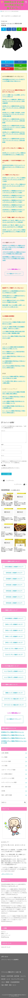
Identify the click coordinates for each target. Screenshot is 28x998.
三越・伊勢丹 (4, 985)
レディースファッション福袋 (9, 782)
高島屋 (7, 982)
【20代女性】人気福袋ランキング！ (14, 572)
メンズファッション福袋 (8, 778)
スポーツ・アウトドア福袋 (8, 769)
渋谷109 (3, 979)
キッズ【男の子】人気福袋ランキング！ (14, 677)
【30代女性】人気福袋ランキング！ (14, 584)
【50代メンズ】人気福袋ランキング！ (14, 642)
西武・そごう (12, 985)
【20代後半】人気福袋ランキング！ (14, 578)
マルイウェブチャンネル (17, 979)
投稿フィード (4, 933)
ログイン (3, 931)
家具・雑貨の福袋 (6, 786)
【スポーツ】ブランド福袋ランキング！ (14, 648)
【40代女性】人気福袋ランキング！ (14, 590)
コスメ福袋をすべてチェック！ (14, 273)
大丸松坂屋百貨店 (15, 982)
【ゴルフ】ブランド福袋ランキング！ (14, 654)
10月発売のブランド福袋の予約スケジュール (12, 735)
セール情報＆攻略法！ (7, 774)
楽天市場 (16, 976)
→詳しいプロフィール (7, 874)
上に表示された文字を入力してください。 (10, 467)
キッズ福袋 (4, 757)
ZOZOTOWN (10, 976)
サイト (2, 455)
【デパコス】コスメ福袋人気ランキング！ (14, 704)
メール (3, 450)
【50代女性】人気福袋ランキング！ (14, 596)
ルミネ (8, 979)
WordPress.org (5, 937)
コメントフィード (5, 935)
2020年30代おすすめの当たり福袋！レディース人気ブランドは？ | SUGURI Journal (14, 919)
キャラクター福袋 (6, 761)
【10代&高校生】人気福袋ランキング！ (14, 618)
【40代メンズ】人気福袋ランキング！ (14, 636)
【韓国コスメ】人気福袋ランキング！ (14, 692)
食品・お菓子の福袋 (7, 795)
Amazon (3, 976)
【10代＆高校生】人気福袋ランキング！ (14, 566)
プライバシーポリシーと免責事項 (9, 959)
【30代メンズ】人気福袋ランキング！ (14, 630)
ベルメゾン (23, 976)
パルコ (3, 982)
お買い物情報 (5, 753)
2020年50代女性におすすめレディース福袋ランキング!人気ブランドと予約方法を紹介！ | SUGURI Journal (14, 892)
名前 (2, 444)
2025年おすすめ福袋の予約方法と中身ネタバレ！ (14, 5)
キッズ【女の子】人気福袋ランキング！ (14, 671)
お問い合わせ (4, 956)
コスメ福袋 (4, 765)
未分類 (3, 790)
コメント (3, 430)
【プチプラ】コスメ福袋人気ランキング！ (14, 698)
